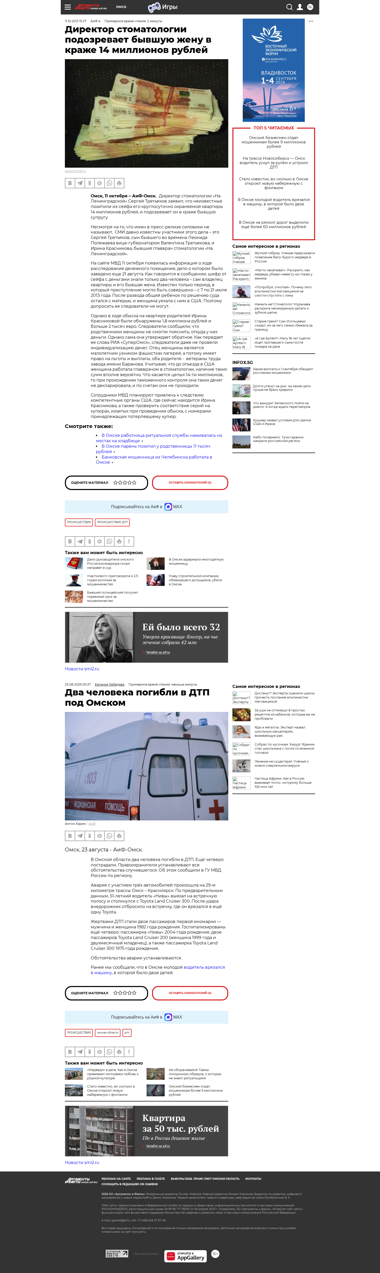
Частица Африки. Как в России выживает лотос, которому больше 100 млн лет (283, 783)
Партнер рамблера (146, 1253)
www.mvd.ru (75, 171)
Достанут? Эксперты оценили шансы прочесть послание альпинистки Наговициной (285, 697)
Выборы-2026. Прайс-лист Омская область (205, 1179)
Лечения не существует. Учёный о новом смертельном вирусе (282, 763)
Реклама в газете (151, 1179)
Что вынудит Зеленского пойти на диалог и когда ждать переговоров (281, 405)
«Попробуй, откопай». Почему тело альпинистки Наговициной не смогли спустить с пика (283, 291)
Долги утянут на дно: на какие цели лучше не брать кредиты (282, 388)
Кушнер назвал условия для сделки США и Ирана (282, 422)
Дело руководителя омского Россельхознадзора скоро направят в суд (110, 563)
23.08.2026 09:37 (78, 684)
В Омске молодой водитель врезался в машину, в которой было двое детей (274, 204)
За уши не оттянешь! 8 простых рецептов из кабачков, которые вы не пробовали (285, 714)
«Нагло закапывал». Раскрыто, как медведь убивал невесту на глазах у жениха (284, 274)
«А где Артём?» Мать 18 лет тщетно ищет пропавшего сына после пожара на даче (283, 342)
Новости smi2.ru (82, 668)
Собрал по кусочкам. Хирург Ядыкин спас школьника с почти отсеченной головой (285, 748)
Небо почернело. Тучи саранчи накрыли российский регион (278, 439)
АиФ (92, 824)
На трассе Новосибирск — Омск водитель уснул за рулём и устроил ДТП (274, 162)
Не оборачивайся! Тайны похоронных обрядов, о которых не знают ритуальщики (195, 1074)
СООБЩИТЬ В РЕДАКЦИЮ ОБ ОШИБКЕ (130, 1184)
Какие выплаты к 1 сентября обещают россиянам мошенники (283, 371)
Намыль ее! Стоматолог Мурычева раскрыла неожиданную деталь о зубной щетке (282, 308)
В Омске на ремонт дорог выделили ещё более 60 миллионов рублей (274, 224)
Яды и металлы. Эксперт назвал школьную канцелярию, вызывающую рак (280, 731)
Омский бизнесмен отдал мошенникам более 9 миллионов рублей (274, 142)
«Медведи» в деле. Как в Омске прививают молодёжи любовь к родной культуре (113, 1074)
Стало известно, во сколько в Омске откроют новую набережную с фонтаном (273, 183)
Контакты (253, 1179)
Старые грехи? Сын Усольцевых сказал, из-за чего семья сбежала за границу (284, 325)
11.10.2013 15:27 (75, 21)
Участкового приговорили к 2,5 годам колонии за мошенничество (112, 580)
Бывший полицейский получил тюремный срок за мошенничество (112, 597)
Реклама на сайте (116, 1179)
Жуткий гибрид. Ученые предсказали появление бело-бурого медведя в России (285, 257)
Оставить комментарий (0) (190, 482)
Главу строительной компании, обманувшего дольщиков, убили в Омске (195, 580)
